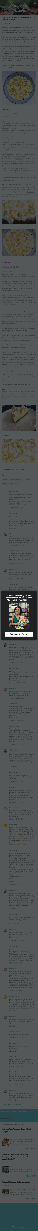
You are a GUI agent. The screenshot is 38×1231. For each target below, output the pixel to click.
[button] (35, 592)
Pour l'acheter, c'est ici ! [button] (19, 634)
